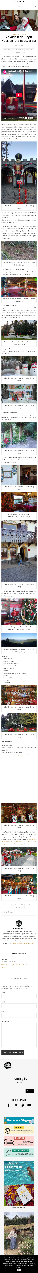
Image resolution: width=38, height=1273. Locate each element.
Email (3, 1002)
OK (19, 1270)
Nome (4, 992)
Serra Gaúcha (29, 50)
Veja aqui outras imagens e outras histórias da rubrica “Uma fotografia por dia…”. (19, 841)
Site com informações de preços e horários (15, 755)
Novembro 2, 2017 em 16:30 (8, 962)
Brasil (23, 34)
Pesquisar (30, 1091)
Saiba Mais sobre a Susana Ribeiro (24, 943)
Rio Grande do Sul (18, 50)
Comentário (5, 1021)
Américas (16, 34)
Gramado (7, 50)
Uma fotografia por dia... (19, 52)
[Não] (36, 1264)
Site (2, 1012)
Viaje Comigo (8, 912)
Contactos (19, 1083)
